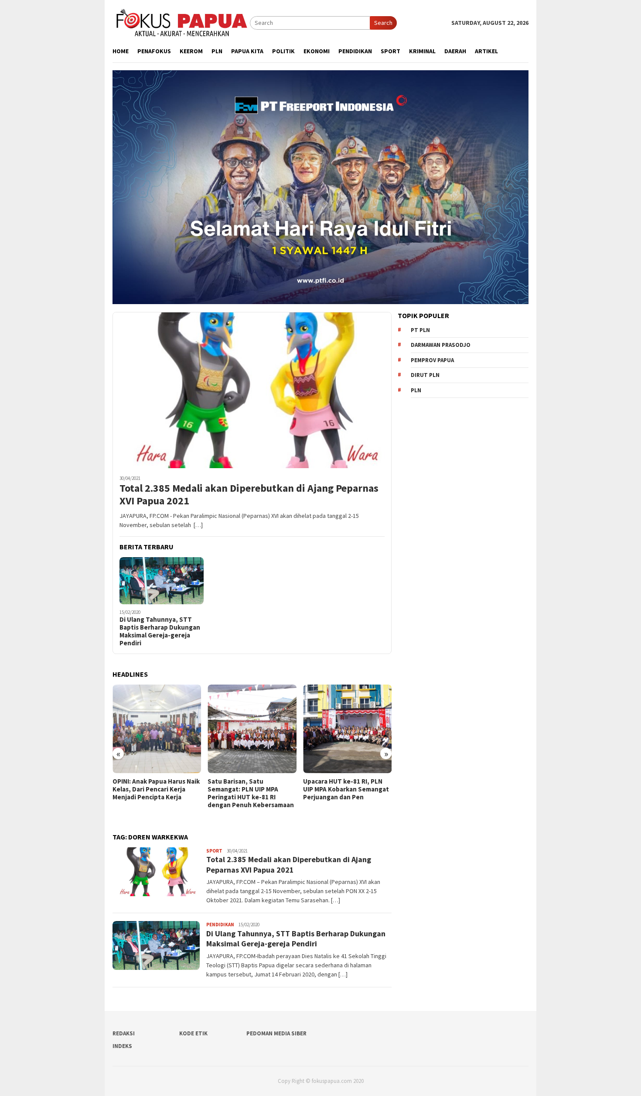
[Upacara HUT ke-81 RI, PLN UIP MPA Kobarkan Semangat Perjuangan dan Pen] (259, 729)
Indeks (122, 1046)
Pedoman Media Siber (276, 1033)
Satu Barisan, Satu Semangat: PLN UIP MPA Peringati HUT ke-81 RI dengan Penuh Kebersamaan (162, 793)
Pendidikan (220, 924)
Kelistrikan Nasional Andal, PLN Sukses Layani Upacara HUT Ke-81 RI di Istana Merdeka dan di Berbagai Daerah (350, 797)
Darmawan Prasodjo (441, 345)
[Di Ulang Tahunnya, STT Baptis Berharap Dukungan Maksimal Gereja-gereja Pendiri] (161, 580)
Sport (214, 851)
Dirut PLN (425, 375)
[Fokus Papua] (181, 22)
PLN (416, 390)
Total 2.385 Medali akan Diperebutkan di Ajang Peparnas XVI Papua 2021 (248, 494)
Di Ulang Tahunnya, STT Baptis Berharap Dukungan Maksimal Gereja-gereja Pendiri (159, 631)
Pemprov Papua (432, 360)
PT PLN (420, 330)
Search (383, 23)
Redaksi (124, 1033)
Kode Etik (193, 1033)
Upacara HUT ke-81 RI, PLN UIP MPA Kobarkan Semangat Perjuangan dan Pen (258, 789)
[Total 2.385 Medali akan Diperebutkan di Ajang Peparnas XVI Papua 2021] (252, 390)
